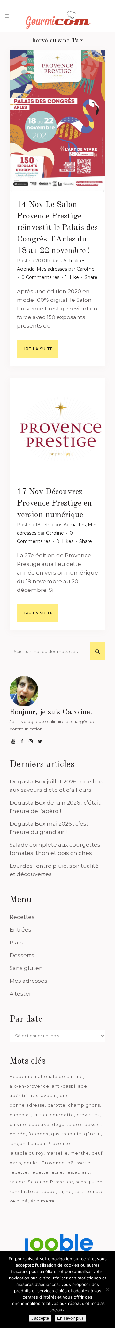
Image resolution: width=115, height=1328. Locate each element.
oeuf (97, 1153)
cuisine (18, 1124)
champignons (84, 1105)
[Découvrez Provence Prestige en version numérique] (57, 428)
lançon (18, 1143)
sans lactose (24, 1191)
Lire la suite (37, 349)
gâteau (92, 1133)
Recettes (22, 917)
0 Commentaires (40, 277)
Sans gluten (26, 968)
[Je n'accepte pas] (107, 1289)
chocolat (20, 1114)
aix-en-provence (29, 1085)
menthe (80, 1153)
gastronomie (66, 1133)
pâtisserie (79, 1162)
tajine (65, 1191)
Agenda (25, 269)
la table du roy (27, 1153)
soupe (48, 1191)
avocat (49, 1095)
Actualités (74, 260)
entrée (18, 1133)
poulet (31, 1162)
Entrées (20, 930)
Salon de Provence (50, 1181)
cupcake (39, 1124)
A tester (20, 993)
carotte (56, 1105)
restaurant (77, 1172)
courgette (62, 1114)
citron (40, 1114)
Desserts (22, 955)
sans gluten (89, 1181)
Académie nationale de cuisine (46, 1076)
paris (15, 1162)
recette (19, 1172)
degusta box (67, 1124)
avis (33, 1095)
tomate (95, 1191)
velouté (19, 1200)
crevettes (88, 1114)
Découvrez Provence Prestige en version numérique (54, 503)
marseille (57, 1153)
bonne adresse (27, 1105)
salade (17, 1181)
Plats (16, 942)
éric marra (42, 1200)
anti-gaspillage (69, 1085)
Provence (53, 1162)
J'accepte (40, 1318)
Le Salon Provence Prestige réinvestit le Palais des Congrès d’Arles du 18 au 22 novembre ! (57, 228)
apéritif (18, 1095)
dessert (93, 1124)
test (79, 1191)
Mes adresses (52, 269)
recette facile (46, 1172)
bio (63, 1095)
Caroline (86, 269)
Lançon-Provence (49, 1143)
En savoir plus (70, 1318)
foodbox (38, 1133)
